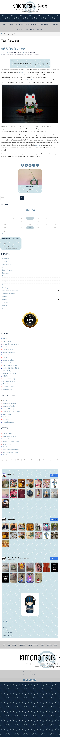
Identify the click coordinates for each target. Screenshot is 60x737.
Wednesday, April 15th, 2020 (15, 52)
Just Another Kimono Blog (10, 343)
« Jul (1, 233)
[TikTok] (33, 165)
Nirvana (29, 673)
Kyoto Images (6, 413)
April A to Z (26, 52)
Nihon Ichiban (6, 443)
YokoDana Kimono (8, 454)
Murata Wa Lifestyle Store (10, 440)
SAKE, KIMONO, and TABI (10, 367)
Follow (55, 474)
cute (20, 55)
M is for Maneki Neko (13, 49)
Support (55, 644)
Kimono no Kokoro (8, 359)
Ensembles (5, 273)
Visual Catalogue (22, 644)
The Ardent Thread (8, 421)
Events (4, 278)
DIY (3, 267)
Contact (42, 644)
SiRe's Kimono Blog (8, 378)
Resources (14, 644)
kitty (22, 55)
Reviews (4, 299)
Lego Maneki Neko (28, 79)
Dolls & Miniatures (7, 270)
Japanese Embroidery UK (10, 405)
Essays (4, 276)
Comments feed (7, 631)
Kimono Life (6, 356)
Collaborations (6, 264)
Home (4, 644)
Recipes (4, 296)
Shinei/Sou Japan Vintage (10, 451)
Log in (4, 626)
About (9, 644)
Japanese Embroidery (9, 402)
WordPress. (34, 673)
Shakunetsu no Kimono (9, 372)
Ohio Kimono (6, 446)
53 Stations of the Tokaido (33, 644)
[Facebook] (22, 165)
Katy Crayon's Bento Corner (11, 410)
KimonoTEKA (6, 362)
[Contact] (37, 165)
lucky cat (31, 55)
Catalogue (5, 261)
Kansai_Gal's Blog (8, 408)
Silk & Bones (6, 375)
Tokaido (4, 304)
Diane (4, 52)
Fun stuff (5, 281)
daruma (37, 145)
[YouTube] (30, 165)
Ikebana (4, 284)
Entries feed (6, 629)
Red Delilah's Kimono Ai (9, 364)
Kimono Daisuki (7, 354)
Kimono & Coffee (7, 348)
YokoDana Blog (7, 388)
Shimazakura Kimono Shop (10, 448)
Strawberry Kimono (8, 380)
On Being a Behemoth (8, 293)
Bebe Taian (5, 338)
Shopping (5, 302)
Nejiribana (5, 418)
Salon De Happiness (8, 370)
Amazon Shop (49, 644)
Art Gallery (5, 258)
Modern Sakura (7, 438)
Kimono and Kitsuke (8, 351)
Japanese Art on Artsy (9, 435)
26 (30, 227)
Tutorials (5, 307)
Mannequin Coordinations (10, 290)
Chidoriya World (7, 433)
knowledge (26, 55)
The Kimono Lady (8, 386)
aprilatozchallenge (7, 55)
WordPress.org (7, 634)
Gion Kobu (5, 400)
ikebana (21, 72)
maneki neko (36, 55)
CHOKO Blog (6, 340)
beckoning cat (15, 55)
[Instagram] (26, 165)
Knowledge (32, 52)
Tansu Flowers (6, 383)
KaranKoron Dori (7, 346)
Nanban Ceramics (8, 416)
